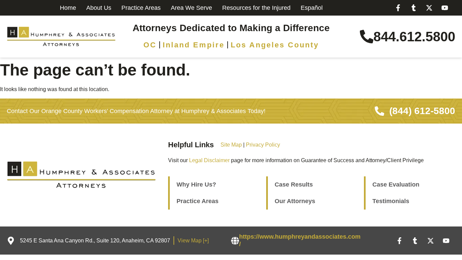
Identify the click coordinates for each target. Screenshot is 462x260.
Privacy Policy (263, 145)
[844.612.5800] (366, 36)
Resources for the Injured (256, 7)
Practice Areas (141, 7)
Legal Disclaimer (209, 160)
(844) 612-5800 (422, 111)
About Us (98, 7)
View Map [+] (193, 240)
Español (312, 7)
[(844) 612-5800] (379, 111)
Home (68, 7)
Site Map (231, 145)
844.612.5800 (414, 36)
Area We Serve (191, 7)
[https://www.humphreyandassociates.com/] (235, 241)
